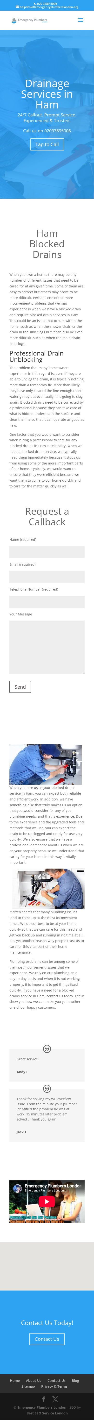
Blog (75, 1380)
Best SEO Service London (47, 1413)
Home (15, 1380)
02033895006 (57, 131)
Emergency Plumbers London (41, 1407)
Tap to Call (47, 144)
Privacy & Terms (54, 1386)
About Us (33, 1380)
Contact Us (47, 1339)
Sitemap (28, 1386)
